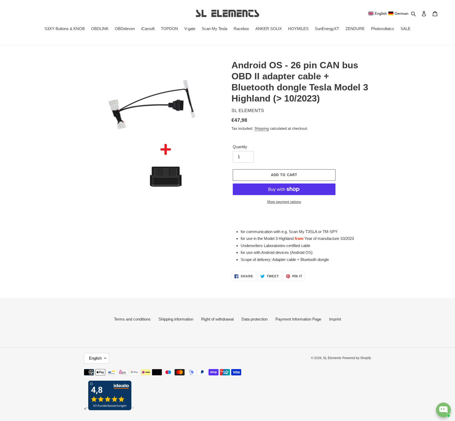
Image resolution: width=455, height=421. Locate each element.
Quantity (240, 146)
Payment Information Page (298, 319)
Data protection (254, 319)
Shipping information (176, 319)
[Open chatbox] (443, 410)
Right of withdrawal (217, 319)
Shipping (261, 128)
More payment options (284, 202)
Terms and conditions (132, 319)
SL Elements (332, 358)
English (95, 358)
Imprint (335, 319)
